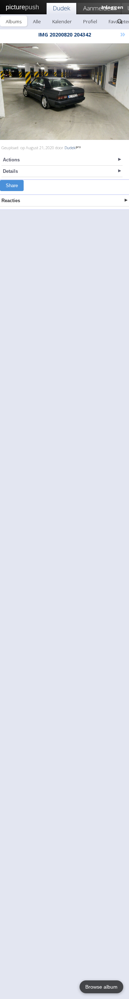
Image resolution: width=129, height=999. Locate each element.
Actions (11, 159)
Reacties (10, 200)
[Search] (119, 21)
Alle (37, 21)
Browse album (101, 987)
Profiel (90, 21)
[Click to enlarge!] (64, 91)
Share (12, 185)
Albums (14, 21)
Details (10, 171)
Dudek (61, 8)
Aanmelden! (99, 8)
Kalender (62, 21)
